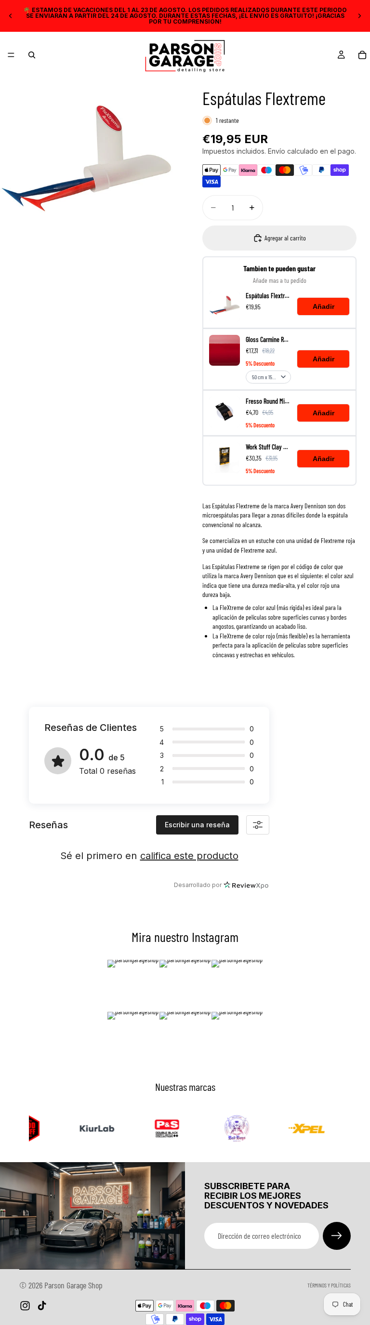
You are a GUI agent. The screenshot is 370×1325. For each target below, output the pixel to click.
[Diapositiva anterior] (10, 15)
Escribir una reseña (197, 825)
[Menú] (11, 55)
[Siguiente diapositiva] (359, 15)
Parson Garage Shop (73, 1285)
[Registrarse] (337, 1236)
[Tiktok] (42, 1306)
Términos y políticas (329, 1285)
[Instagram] (25, 1306)
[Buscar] (31, 55)
